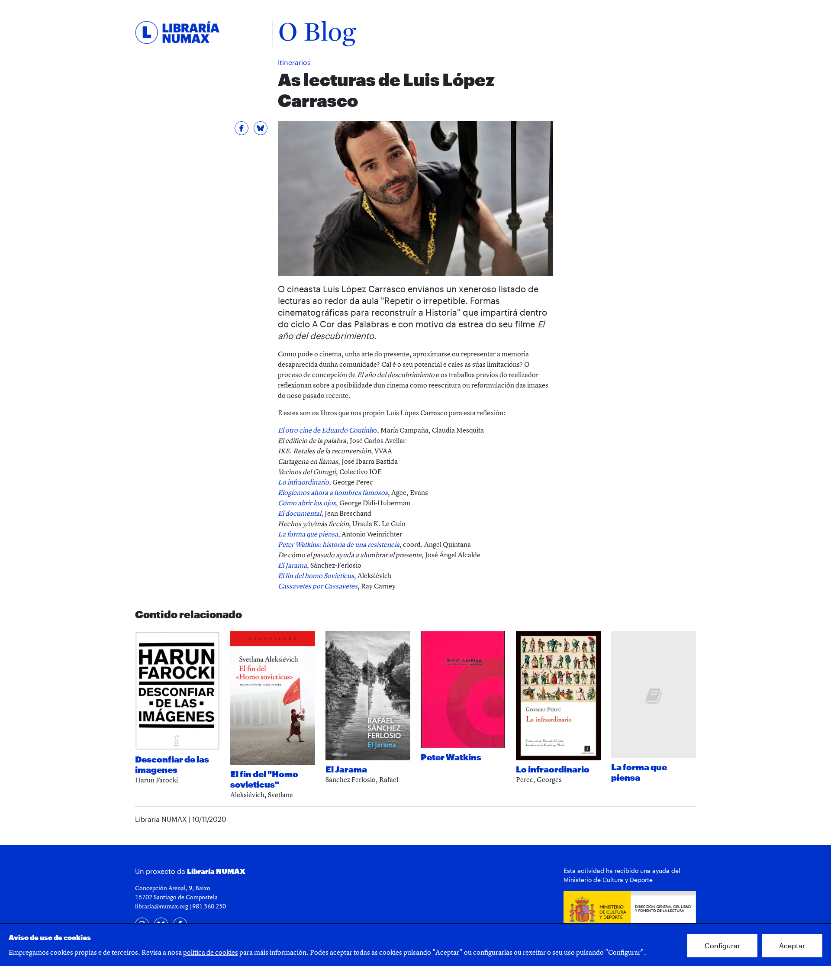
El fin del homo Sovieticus (316, 575)
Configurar (722, 945)
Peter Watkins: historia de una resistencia (338, 544)
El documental (299, 513)
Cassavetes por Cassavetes (318, 586)
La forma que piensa (308, 534)
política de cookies (210, 952)
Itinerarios (294, 62)
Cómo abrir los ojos (307, 502)
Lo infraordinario (303, 482)
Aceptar (792, 945)
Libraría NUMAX (216, 871)
